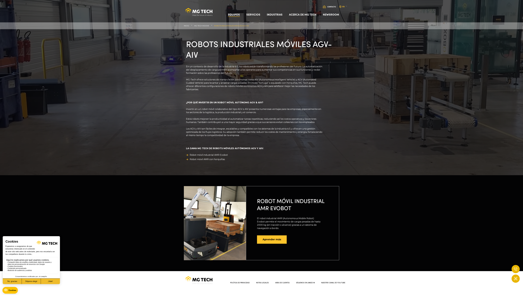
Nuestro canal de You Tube (333, 282)
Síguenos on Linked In (305, 282)
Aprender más (272, 239)
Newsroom (331, 14)
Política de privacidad (240, 282)
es (343, 7)
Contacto (331, 6)
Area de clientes (282, 282)
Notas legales (262, 282)
